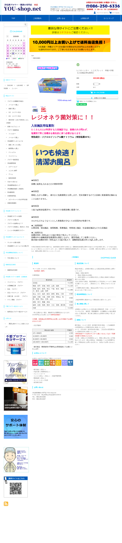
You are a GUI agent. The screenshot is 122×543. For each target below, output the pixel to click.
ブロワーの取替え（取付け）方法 (18, 227)
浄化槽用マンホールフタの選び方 (18, 246)
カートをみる (115, 12)
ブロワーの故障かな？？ (15, 223)
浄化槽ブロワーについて (13, 211)
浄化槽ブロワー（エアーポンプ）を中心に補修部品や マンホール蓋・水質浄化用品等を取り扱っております (67, 9)
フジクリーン (13, 156)
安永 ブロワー (12, 289)
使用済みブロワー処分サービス (17, 312)
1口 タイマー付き (15, 112)
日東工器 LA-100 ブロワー (17, 296)
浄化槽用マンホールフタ (15, 141)
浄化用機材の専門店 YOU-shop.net (61, 7)
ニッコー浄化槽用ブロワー (16, 230)
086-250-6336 (41, 397)
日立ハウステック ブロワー (16, 293)
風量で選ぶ (12, 108)
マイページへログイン (103, 12)
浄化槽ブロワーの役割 (14, 216)
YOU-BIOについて (13, 258)
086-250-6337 (41, 399)
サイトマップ (109, 18)
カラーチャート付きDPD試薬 (18, 199)
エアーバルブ (13, 167)
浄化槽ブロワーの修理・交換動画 (16, 277)
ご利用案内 (37, 18)
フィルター (12, 134)
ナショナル (12, 152)
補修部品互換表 (11, 264)
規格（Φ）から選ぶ (15, 145)
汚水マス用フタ (12, 182)
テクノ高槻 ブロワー (14, 300)
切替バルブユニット (13, 126)
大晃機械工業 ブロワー (15, 285)
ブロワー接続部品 (13, 159)
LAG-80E (20, 85)
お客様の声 (85, 18)
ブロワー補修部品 (13, 130)
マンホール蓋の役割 (13, 242)
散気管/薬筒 (12, 178)
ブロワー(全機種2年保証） (15, 101)
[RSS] (6, 505)
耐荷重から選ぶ (14, 148)
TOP (13, 18)
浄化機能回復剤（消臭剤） (16, 189)
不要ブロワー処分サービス (14, 306)
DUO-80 (10, 85)
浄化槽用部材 (11, 163)
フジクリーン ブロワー (15, 282)
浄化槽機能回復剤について (14, 252)
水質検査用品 (11, 196)
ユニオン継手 (13, 170)
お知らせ (8, 318)
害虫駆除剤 (11, 192)
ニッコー (15, 88)
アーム (11, 174)
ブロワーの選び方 (13, 220)
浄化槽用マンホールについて (15, 237)
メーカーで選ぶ (14, 105)
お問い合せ (61, 18)
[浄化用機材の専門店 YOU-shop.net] (23, 14)
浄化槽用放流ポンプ (13, 185)
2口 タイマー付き (15, 116)
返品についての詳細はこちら (88, 101)
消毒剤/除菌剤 (36, 58)
